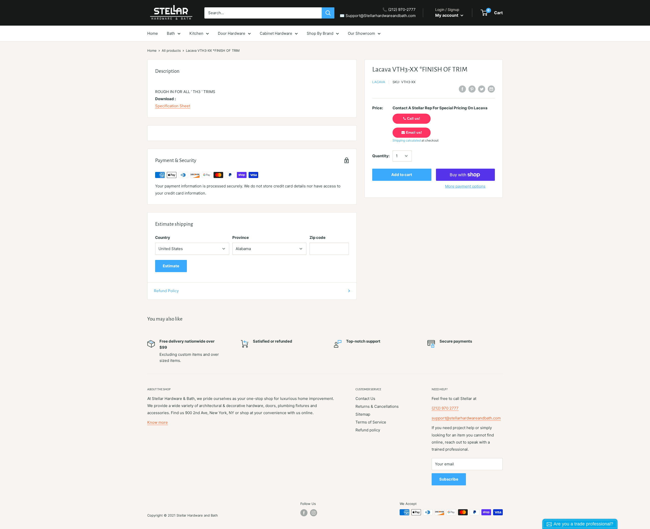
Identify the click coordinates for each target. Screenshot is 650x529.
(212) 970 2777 (445, 408)
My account (447, 15)
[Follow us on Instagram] (313, 512)
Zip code (318, 237)
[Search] (328, 13)
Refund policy (367, 430)
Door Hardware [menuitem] (231, 33)
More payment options (465, 186)
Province (240, 237)
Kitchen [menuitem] (196, 33)
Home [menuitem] (152, 33)
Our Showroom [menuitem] (361, 33)
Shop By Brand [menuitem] (320, 33)
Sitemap (362, 414)
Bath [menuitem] (171, 33)
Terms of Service (370, 422)
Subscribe (448, 479)
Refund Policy (166, 290)
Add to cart (401, 174)
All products (171, 50)
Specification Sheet (172, 105)
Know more (157, 422)
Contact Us (365, 398)
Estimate (171, 265)
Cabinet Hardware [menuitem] (276, 33)
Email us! (413, 132)
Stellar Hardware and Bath (197, 515)
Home (152, 50)
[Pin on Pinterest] (472, 89)
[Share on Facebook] (462, 89)
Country (162, 237)
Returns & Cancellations (377, 406)
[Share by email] (491, 89)
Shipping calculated (407, 140)
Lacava (378, 82)
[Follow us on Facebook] (303, 512)
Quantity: (380, 155)
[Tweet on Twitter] (481, 89)
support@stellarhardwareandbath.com (466, 418)
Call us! (413, 118)
